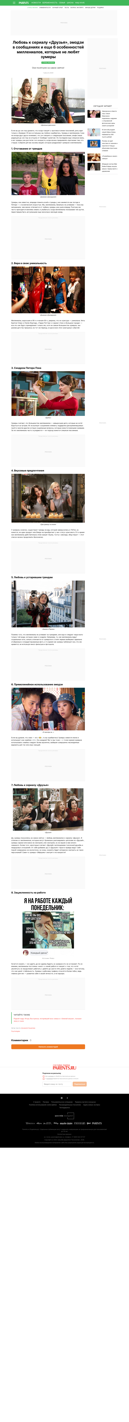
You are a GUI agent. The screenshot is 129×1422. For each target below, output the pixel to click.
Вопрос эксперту (77, 7)
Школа (70, 3)
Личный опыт (57, 7)
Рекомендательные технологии (70, 1105)
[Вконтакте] (61, 1098)
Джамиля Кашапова (28, 1028)
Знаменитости (45, 7)
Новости (36, 3)
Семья (62, 3)
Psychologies (15, 1031)
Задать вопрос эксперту (91, 1105)
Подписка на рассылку (51, 1073)
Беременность (49, 3)
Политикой (49, 1078)
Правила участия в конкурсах (85, 1102)
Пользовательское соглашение (62, 1102)
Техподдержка (64, 1107)
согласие (51, 1076)
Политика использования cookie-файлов (43, 1105)
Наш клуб (80, 3)
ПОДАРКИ (100, 7)
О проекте (36, 1102)
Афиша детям (90, 7)
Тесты (66, 7)
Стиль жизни (32, 7)
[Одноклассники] (67, 1098)
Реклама (46, 1102)
